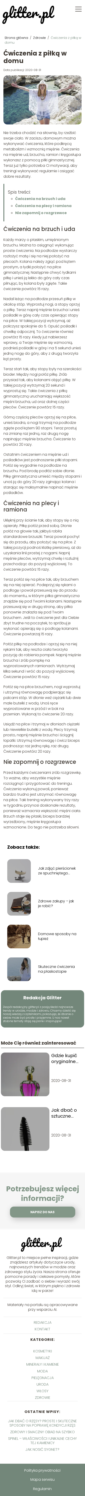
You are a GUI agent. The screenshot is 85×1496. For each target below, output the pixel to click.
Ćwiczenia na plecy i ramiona (43, 205)
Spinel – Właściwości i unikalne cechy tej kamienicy (42, 1440)
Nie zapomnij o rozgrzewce (41, 212)
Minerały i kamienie (42, 1364)
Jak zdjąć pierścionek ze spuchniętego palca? (57, 871)
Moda (42, 1371)
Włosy (42, 1391)
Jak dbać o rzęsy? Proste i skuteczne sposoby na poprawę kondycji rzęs (42, 1423)
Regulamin (42, 1488)
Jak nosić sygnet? (42, 1449)
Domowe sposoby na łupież (57, 936)
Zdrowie (40, 37)
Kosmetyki (42, 1351)
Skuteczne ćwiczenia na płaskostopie (56, 969)
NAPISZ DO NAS (42, 1212)
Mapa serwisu (42, 1479)
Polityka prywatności (42, 1470)
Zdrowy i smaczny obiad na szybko (42, 1432)
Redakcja (42, 1322)
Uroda (42, 1384)
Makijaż (43, 1357)
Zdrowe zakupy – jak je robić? (56, 904)
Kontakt (42, 1329)
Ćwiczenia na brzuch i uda (40, 198)
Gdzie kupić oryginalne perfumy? (64, 1058)
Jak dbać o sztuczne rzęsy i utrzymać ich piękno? (65, 1113)
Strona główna (17, 37)
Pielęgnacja (43, 1377)
